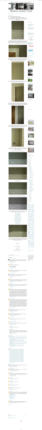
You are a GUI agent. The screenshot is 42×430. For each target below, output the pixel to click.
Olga (9, 278)
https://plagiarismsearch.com (14, 332)
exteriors (33, 215)
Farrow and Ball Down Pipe (18, 215)
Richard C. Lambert (11, 273)
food (31, 218)
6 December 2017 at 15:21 (12, 315)
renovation (32, 242)
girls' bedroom (30, 220)
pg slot (10, 400)
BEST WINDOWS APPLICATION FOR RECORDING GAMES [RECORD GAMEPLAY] (18, 337)
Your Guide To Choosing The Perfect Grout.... (31, 173)
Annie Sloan (31, 205)
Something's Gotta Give (31, 243)
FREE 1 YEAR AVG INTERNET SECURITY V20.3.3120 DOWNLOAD (16, 350)
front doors (33, 218)
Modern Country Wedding (30, 236)
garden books (32, 219)
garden (30, 219)
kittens (31, 225)
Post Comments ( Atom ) (13, 415)
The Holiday (31, 245)
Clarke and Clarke (29, 212)
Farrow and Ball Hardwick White (17, 217)
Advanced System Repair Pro (12, 397)
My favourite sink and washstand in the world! (31, 185)
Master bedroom (32, 227)
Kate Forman (29, 224)
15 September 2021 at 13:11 (13, 389)
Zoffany (28, 248)
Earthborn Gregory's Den (17, 221)
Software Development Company (20, 369)
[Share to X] (12, 254)
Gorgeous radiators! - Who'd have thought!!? (31, 191)
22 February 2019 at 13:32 (13, 324)
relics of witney (29, 242)
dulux (29, 214)
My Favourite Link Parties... (30, 250)
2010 (29, 201)
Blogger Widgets (31, 156)
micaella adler (10, 308)
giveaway (33, 220)
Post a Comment (9, 404)
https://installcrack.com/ (17, 393)
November (30, 168)
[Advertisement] (17, 409)
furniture (29, 219)
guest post (29, 221)
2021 (29, 159)
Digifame (10, 388)
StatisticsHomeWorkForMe (12, 321)
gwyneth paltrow (32, 221)
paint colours (14, 255)
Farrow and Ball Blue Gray (17, 213)
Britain (31, 210)
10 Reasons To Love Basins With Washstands (31, 187)
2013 (29, 166)
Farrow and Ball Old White (17, 220)
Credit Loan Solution (11, 298)
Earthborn (31, 214)
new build (11, 255)
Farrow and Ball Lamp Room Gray (17, 218)
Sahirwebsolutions (11, 368)
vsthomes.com (13, 394)
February (30, 197)
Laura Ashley (33, 225)
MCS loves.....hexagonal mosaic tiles (31, 179)
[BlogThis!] (11, 254)
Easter (31, 215)
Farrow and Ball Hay (18, 223)
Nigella (32, 237)
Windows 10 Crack (11, 396)
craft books (31, 213)
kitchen (29, 225)
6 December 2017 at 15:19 (12, 311)
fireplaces (30, 218)
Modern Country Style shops (31, 235)
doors (28, 214)
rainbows (32, 241)
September (30, 170)
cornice (32, 212)
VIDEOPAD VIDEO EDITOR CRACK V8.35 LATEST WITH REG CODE (16, 340)
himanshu (10, 377)
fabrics (29, 216)
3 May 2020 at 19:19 (12, 346)
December (30, 167)
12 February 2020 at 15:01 (13, 333)
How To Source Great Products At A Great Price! (31, 175)
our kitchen (31, 238)
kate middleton (32, 224)
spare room (29, 244)
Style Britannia (32, 244)
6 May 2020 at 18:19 (12, 362)
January (30, 198)
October (30, 169)
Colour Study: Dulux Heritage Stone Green (14, 16)
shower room (17, 255)
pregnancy (29, 241)
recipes (33, 241)
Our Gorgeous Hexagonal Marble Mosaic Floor (31, 177)
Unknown (10, 269)
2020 (29, 160)
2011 (29, 200)
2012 (29, 199)
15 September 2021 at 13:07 (13, 385)
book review (31, 209)
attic (33, 205)
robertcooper (10, 372)
